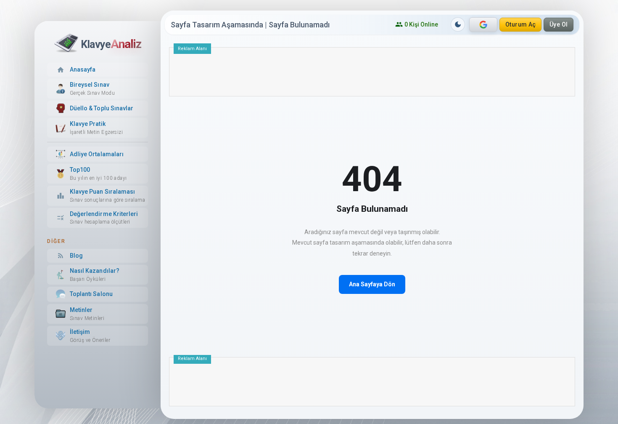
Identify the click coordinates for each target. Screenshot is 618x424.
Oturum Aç (520, 24)
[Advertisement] (372, 75)
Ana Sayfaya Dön (372, 284)
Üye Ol (558, 24)
